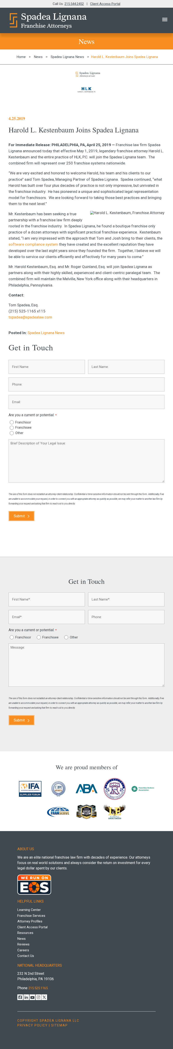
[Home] (48, 20)
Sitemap (59, 1025)
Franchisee (23, 427)
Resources (25, 933)
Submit (19, 516)
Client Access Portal (105, 4)
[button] (164, 19)
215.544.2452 (74, 4)
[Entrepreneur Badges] (87, 812)
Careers (23, 950)
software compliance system (33, 244)
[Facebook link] (20, 997)
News (38, 57)
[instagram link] (38, 997)
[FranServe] (58, 812)
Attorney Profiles (29, 921)
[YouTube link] (32, 997)
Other (19, 433)
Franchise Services (31, 916)
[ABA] (87, 789)
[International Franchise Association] (30, 789)
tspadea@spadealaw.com (30, 317)
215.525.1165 (38, 988)
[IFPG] (58, 789)
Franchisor (23, 422)
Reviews (23, 944)
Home (21, 57)
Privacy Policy (32, 1025)
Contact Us (25, 956)
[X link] (44, 997)
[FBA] (143, 789)
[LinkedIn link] (26, 997)
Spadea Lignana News (67, 57)
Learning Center (29, 910)
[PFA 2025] (115, 789)
